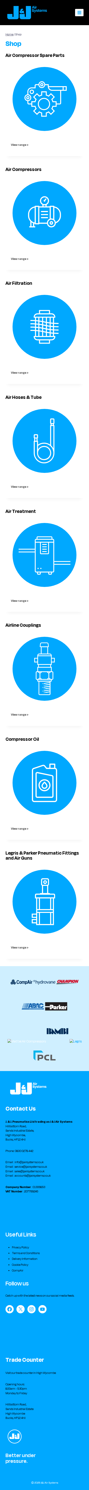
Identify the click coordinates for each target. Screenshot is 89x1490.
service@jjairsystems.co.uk (31, 1167)
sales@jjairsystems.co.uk (29, 1171)
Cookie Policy (20, 1265)
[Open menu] (79, 12)
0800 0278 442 (24, 1151)
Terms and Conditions (26, 1253)
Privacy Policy (20, 1247)
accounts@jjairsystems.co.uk (33, 1176)
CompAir (17, 1271)
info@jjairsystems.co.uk (29, 1162)
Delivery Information (24, 1259)
